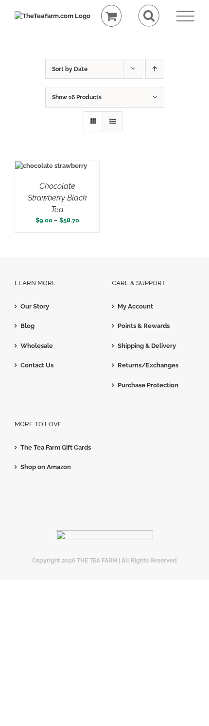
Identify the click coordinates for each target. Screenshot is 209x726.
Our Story (34, 306)
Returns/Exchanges (148, 365)
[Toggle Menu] (185, 16)
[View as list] (112, 121)
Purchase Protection (148, 385)
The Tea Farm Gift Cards (55, 447)
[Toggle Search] (149, 16)
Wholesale (36, 345)
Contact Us (36, 365)
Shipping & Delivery (147, 345)
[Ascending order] (154, 69)
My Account (135, 306)
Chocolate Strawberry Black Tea (57, 198)
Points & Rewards (144, 325)
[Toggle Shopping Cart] (111, 16)
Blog (27, 325)
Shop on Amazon (45, 467)
